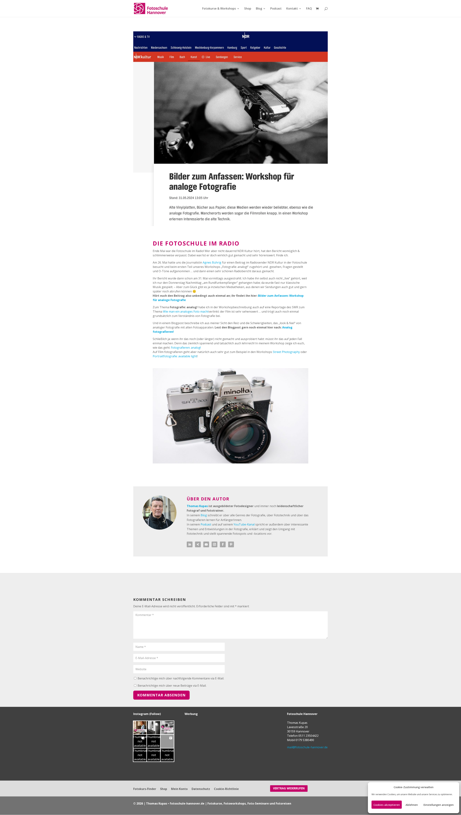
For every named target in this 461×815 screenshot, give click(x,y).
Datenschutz (201, 789)
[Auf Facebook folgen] (223, 544)
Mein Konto (179, 789)
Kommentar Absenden (161, 695)
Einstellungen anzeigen (439, 805)
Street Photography (286, 352)
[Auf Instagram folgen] (214, 544)
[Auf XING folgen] (198, 544)
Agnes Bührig (212, 262)
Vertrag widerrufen (289, 788)
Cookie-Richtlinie (226, 789)
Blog (259, 8)
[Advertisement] (207, 743)
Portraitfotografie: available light (175, 356)
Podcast (276, 8)
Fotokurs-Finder (144, 789)
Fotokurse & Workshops (219, 8)
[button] (140, 727)
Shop (247, 8)
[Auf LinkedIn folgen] (190, 544)
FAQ (309, 8)
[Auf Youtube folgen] (206, 544)
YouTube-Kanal (244, 524)
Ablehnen (412, 805)
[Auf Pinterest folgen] (231, 544)
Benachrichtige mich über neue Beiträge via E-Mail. (172, 686)
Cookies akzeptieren (386, 805)
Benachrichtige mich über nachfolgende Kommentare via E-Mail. (181, 678)
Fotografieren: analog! (186, 348)
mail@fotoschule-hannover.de (307, 747)
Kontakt (292, 8)
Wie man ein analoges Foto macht (186, 311)
